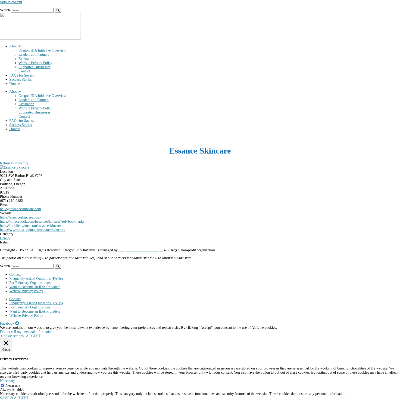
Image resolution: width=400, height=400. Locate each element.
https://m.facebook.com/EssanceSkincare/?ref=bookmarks (42, 221)
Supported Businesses (34, 67)
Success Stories (20, 79)
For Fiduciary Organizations (29, 283)
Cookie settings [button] (12, 336)
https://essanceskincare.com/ (20, 217)
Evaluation (26, 59)
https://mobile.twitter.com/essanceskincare (30, 226)
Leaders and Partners (34, 54)
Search (5, 10)
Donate (14, 84)
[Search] (58, 10)
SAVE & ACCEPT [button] (14, 398)
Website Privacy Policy (35, 63)
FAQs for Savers (21, 75)
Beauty (5, 238)
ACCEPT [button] (33, 336)
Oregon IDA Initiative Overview (42, 50)
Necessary (13, 385)
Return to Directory (14, 163)
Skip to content (11, 2)
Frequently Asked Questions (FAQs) (36, 278)
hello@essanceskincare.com (20, 209)
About (14, 46)
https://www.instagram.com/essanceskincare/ (32, 230)
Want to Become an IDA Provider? (34, 287)
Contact (24, 71)
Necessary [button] (7, 381)
